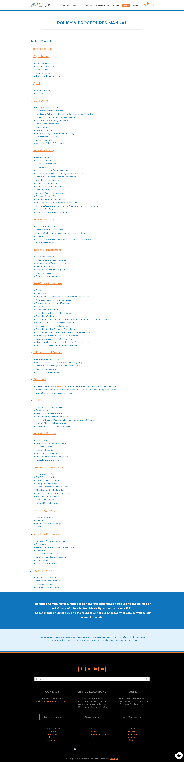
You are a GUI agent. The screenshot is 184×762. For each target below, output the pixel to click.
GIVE (126, 5)
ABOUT (76, 5)
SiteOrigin (114, 759)
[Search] (146, 679)
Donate (131, 731)
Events (52, 737)
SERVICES (87, 5)
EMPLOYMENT (102, 5)
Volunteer (131, 737)
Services (92, 731)
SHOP (135, 5)
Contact (52, 731)
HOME (66, 5)
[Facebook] (81, 669)
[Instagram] (88, 669)
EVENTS (116, 5)
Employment (52, 740)
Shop (131, 740)
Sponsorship (132, 734)
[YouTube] (103, 669)
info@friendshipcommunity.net (55, 701)
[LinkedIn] (96, 669)
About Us (52, 734)
